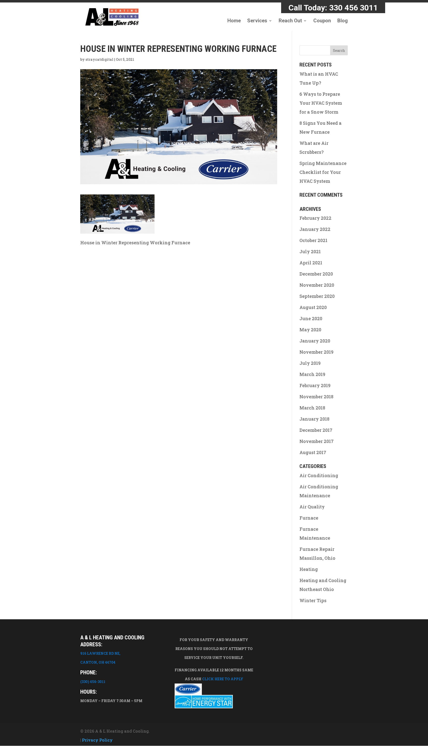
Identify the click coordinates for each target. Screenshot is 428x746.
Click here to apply (222, 679)
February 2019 (314, 385)
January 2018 (314, 419)
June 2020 (310, 318)
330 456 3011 (353, 7)
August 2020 (313, 307)
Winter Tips (312, 600)
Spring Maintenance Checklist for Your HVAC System (323, 172)
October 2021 (313, 240)
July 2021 (310, 251)
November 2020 (316, 285)
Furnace (308, 518)
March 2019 (312, 374)
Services (257, 21)
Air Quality (312, 507)
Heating (308, 569)
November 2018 (316, 397)
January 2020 (314, 341)
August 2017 (312, 452)
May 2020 (310, 330)
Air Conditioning (318, 475)
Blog (342, 21)
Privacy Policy (97, 740)
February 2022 (315, 218)
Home (234, 21)
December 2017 (315, 430)
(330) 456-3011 (92, 681)
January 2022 (314, 229)
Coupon (322, 21)
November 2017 (316, 441)
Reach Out (290, 21)
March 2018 (312, 408)
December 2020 (316, 274)
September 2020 (317, 296)
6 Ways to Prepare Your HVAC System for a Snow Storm (320, 103)
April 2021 (310, 263)
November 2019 (316, 352)
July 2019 (310, 363)
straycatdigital (99, 59)
